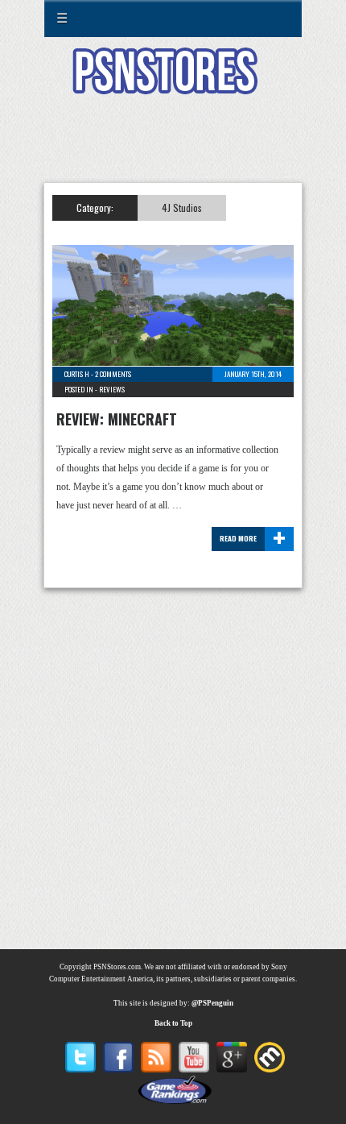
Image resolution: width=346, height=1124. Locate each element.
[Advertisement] (173, 148)
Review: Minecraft (116, 419)
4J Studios (182, 207)
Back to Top (173, 1023)
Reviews (112, 389)
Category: (94, 207)
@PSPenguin (212, 1003)
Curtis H (76, 374)
